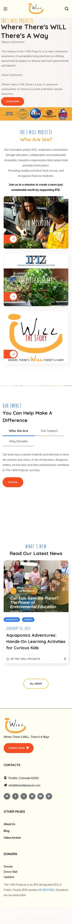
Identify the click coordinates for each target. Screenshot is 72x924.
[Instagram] (23, 796)
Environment (26, 619)
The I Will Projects (27, 658)
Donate (8, 866)
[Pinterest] (49, 796)
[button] (66, 8)
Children (10, 619)
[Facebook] (15, 796)
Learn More (12, 101)
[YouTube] (40, 796)
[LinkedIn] (32, 796)
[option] (36, 615)
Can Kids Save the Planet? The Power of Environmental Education (35, 641)
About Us (9, 824)
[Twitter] (7, 796)
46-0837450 (45, 889)
